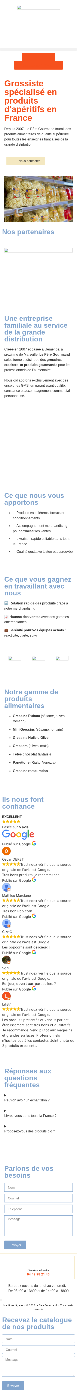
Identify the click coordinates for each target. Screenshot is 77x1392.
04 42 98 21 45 (38, 1274)
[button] (38, 49)
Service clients (38, 1270)
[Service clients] (38, 1260)
